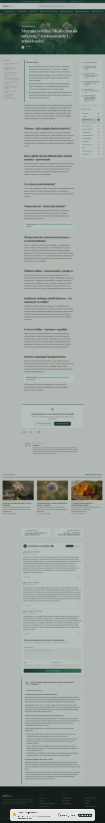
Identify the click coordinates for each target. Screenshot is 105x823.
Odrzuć (73, 815)
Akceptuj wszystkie (85, 815)
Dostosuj (64, 815)
